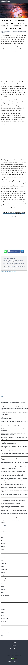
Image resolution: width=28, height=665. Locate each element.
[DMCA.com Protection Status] (14, 659)
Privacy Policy (14, 652)
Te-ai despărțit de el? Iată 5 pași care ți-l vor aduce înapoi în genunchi (14, 422)
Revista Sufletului (5, 601)
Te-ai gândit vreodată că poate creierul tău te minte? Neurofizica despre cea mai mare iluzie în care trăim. (12, 483)
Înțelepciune (3, 563)
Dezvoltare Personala (5, 552)
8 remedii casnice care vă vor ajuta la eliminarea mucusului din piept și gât (14, 447)
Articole (2, 531)
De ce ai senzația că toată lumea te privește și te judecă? (13, 487)
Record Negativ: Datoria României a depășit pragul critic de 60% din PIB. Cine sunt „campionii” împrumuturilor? (14, 474)
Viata (2, 635)
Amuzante (3, 529)
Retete (2, 598)
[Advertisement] (14, 66)
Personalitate (4, 580)
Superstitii (3, 629)
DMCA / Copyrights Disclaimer (14, 655)
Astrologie (3, 534)
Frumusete (3, 554)
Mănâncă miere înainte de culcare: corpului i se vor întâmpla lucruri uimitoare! (14, 413)
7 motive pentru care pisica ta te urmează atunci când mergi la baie (14, 491)
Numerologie (4, 578)
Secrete (2, 612)
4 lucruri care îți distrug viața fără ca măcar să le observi (13, 425)
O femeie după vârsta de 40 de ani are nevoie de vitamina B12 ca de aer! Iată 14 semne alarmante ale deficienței (13, 499)
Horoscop (3, 560)
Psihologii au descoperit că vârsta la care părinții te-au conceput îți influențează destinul (13, 442)
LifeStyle (3, 575)
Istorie (2, 566)
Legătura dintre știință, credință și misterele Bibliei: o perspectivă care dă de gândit (13, 434)
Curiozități (3, 546)
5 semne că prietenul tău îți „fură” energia (10, 503)
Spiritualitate (3, 621)
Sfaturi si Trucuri (4, 618)
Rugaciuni (3, 603)
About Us (14, 642)
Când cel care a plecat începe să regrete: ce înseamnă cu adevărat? (13, 403)
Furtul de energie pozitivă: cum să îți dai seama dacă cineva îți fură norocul (14, 454)
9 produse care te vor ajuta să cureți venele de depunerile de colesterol (14, 458)
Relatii (2, 592)
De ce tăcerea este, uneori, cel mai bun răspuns (11, 517)
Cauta (2, 396)
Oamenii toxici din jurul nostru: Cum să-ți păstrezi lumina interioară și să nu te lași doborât (14, 467)
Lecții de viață (4, 569)
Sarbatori (3, 609)
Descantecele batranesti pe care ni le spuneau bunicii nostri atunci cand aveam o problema (14, 463)
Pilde (2, 583)
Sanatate (3, 606)
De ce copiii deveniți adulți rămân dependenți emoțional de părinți (14, 514)
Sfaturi (2, 615)
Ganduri (2, 557)
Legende (3, 572)
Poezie (2, 586)
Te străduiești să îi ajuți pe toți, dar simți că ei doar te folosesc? (12, 521)
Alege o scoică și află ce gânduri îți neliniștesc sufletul (13, 450)
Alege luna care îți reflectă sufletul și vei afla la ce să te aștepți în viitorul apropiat (13, 417)
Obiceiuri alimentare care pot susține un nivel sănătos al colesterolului (13, 429)
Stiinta (2, 624)
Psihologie (3, 589)
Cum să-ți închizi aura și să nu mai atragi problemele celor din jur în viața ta (14, 438)
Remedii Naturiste (5, 595)
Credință (3, 543)
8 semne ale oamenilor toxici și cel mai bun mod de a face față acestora (14, 495)
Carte (2, 537)
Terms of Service (14, 648)
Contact (14, 645)
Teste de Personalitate (6, 632)
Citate (2, 540)
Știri (2, 627)
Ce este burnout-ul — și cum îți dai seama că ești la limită (14, 510)
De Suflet (3, 549)
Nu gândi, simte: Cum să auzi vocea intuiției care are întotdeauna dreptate (12, 507)
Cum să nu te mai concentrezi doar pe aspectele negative (14, 471)
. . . (26, 1)
